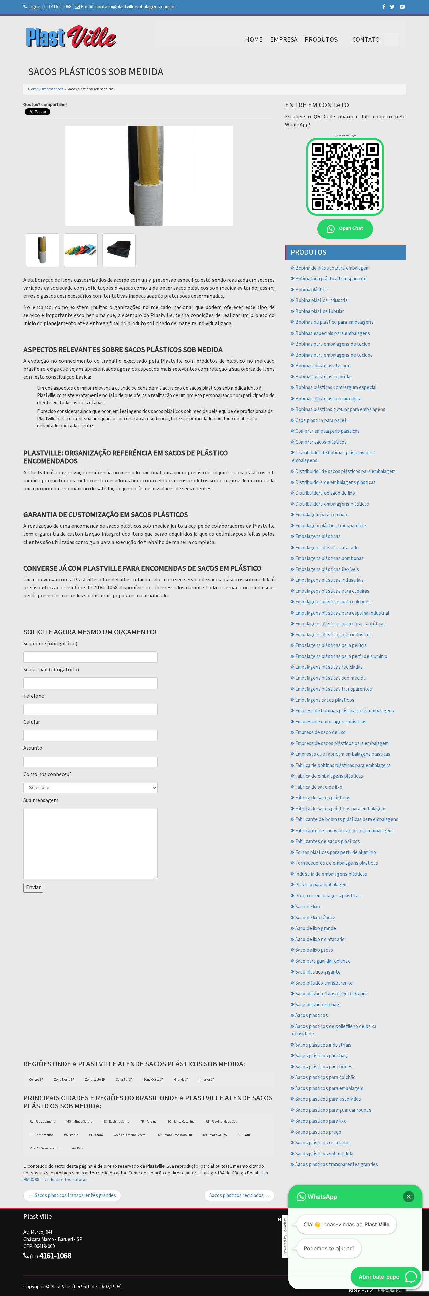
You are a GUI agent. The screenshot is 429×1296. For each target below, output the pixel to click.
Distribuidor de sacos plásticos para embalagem (345, 471)
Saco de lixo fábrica (315, 918)
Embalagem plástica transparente (330, 526)
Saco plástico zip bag (317, 1005)
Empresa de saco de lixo (320, 732)
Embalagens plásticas (318, 536)
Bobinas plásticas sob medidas (327, 398)
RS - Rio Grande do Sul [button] (221, 1121)
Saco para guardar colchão (323, 961)
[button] (408, 1196)
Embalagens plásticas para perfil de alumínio (341, 656)
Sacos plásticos (311, 1015)
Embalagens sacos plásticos (324, 700)
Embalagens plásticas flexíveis (327, 569)
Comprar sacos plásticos (321, 442)
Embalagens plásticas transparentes (333, 689)
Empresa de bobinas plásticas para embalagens (344, 711)
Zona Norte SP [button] (64, 1079)
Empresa (283, 39)
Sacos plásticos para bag (321, 1056)
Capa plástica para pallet (321, 420)
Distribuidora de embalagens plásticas (335, 482)
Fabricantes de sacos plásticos (327, 841)
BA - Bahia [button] (71, 1135)
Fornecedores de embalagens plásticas (336, 863)
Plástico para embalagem (321, 885)
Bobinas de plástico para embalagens (334, 322)
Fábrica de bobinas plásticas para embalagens (343, 765)
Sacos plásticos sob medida (324, 1154)
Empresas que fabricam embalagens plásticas (342, 754)
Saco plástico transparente (324, 983)
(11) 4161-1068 (56, 7)
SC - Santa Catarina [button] (181, 1121)
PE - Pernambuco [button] (41, 1135)
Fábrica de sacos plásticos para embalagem (340, 809)
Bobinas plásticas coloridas (324, 377)
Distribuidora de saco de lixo (325, 493)
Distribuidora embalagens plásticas (332, 504)
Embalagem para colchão (321, 515)
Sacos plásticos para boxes (323, 1067)
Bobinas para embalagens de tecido (332, 344)
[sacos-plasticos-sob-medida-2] (119, 250)
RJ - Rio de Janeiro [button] (42, 1121)
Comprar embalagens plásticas (327, 431)
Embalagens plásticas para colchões (333, 602)
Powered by (285, 1236)
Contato (366, 39)
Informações (52, 89)
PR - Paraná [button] (148, 1121)
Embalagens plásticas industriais (329, 580)
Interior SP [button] (206, 1079)
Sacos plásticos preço (318, 1132)
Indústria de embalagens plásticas (331, 874)
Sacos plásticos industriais (323, 1045)
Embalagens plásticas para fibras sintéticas (340, 624)
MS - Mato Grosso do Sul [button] (175, 1135)
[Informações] (391, 39)
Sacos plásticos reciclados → (239, 1195)
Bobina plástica (311, 290)
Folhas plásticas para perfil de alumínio (335, 852)
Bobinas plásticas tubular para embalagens (340, 409)
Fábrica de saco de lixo (318, 787)
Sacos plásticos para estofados (328, 1099)
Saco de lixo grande (315, 928)
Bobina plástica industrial (322, 300)
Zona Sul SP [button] (124, 1079)
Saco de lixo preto (314, 950)
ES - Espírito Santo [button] (116, 1121)
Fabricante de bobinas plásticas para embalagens (347, 819)
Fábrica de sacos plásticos (322, 798)
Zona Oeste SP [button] (153, 1079)
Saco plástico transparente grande (331, 994)
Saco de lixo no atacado (320, 939)
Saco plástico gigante (318, 972)
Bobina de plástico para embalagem (332, 268)
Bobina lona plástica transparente (331, 279)
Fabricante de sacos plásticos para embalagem (344, 830)
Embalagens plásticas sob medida (330, 678)
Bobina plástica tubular (319, 311)
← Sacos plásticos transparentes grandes (72, 1195)
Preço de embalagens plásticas (328, 896)
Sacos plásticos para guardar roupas (333, 1110)
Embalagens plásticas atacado (327, 548)
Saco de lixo (307, 907)
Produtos (321, 39)
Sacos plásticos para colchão (325, 1077)
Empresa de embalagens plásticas (330, 722)
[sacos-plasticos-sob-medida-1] (81, 250)
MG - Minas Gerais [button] (79, 1121)
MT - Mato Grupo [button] (215, 1135)
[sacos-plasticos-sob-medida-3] (42, 250)
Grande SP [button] (181, 1079)
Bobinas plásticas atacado (323, 366)
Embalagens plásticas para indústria (333, 635)
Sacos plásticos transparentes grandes (336, 1164)
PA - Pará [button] (77, 1148)
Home (254, 39)
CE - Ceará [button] (96, 1135)
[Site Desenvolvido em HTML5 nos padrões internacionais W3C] (361, 1290)
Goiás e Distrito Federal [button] (130, 1135)
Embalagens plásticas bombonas (329, 558)
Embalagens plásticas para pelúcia (331, 645)
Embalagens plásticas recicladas (329, 667)
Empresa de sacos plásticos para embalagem (342, 743)
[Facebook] (383, 7)
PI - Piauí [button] (244, 1135)
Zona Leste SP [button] (95, 1079)
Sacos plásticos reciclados (323, 1143)
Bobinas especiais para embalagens (332, 333)
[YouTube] (402, 7)
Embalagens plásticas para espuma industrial (342, 613)
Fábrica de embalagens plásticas (329, 776)
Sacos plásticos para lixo (321, 1121)
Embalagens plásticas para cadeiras (332, 591)
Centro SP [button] (36, 1079)
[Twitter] (392, 7)
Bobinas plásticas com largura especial (335, 387)
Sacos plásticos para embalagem (329, 1088)
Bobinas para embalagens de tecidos (334, 355)
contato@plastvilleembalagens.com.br (135, 7)
